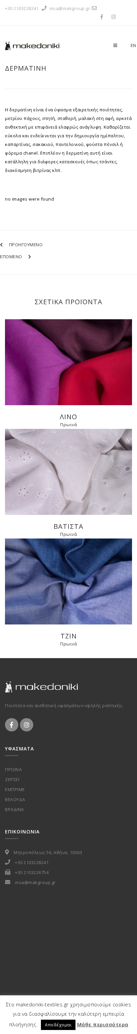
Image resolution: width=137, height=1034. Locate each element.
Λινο (68, 416)
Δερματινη (26, 68)
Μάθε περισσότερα (102, 1024)
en (133, 45)
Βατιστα (68, 526)
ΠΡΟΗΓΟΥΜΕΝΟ (26, 245)
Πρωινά (68, 425)
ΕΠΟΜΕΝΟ (11, 257)
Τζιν (69, 635)
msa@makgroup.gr (70, 8)
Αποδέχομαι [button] (58, 1025)
